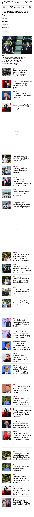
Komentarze (15, 91)
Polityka (4, 55)
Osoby (5, 31)
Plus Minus (15, 177)
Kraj (14, 103)
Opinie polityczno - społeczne (19, 341)
